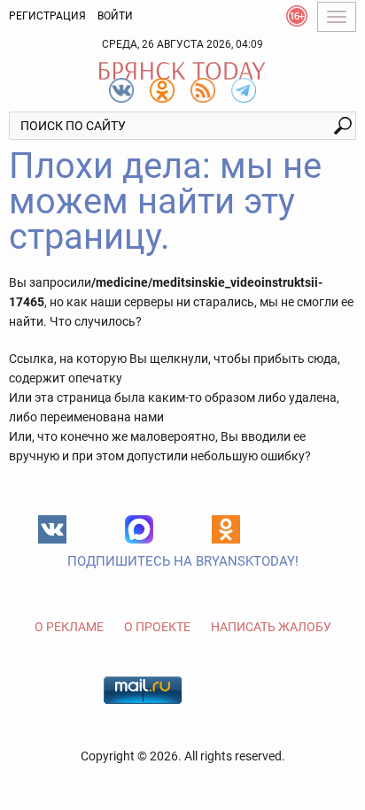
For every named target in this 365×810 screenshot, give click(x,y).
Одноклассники (226, 529)
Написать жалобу (271, 627)
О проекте (157, 627)
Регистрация (47, 16)
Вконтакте (52, 529)
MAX (139, 529)
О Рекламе (69, 627)
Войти (115, 16)
